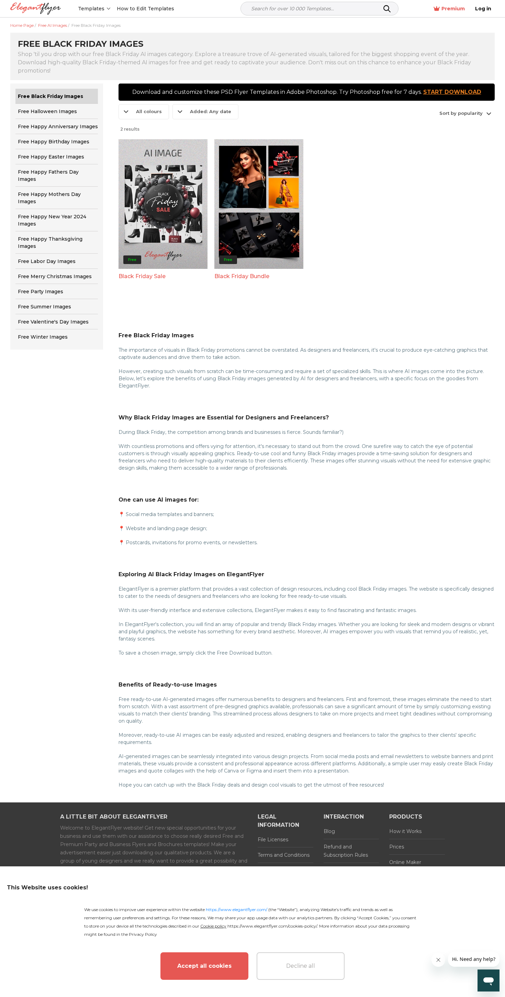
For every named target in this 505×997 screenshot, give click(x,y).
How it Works (405, 831)
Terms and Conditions (284, 855)
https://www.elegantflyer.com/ (236, 909)
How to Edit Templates (145, 9)
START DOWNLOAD (452, 92)
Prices (396, 847)
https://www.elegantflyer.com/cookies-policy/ (272, 926)
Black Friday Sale (142, 276)
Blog (329, 831)
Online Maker (405, 862)
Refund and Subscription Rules (346, 851)
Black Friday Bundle (241, 276)
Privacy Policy (143, 934)
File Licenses (273, 839)
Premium (453, 9)
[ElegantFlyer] (35, 8)
